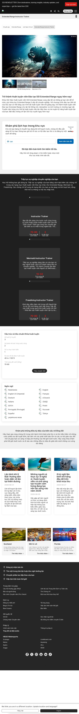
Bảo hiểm (44, 608)
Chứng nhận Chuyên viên (11, 619)
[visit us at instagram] (37, 654)
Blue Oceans (7, 608)
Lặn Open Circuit (28, 27)
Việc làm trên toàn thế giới (16, 579)
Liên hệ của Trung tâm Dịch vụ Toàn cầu (54, 589)
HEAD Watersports (10, 637)
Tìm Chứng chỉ (45, 591)
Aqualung (44, 642)
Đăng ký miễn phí (9, 603)
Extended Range (16, 27)
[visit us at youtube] (42, 654)
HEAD (42, 648)
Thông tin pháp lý (46, 628)
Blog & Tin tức (8, 605)
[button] (71, 4)
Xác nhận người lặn (47, 617)
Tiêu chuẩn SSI (39, 371)
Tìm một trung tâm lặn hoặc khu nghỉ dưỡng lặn (25, 571)
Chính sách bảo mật (9, 628)
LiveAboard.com (46, 639)
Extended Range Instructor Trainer (44, 27)
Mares (5, 642)
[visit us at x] (32, 654)
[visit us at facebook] (28, 654)
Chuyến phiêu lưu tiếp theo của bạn (20, 575)
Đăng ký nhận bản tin (14, 567)
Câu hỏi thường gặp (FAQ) (12, 589)
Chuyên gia (6, 27)
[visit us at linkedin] (46, 654)
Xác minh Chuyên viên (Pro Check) (14, 594)
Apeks (5, 645)
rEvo (42, 645)
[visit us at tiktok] (51, 654)
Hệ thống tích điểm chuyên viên (52, 619)
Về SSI (5, 617)
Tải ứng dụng (45, 603)
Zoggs (5, 648)
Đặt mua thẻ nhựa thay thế (50, 594)
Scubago (6, 639)
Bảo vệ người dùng (9, 591)
